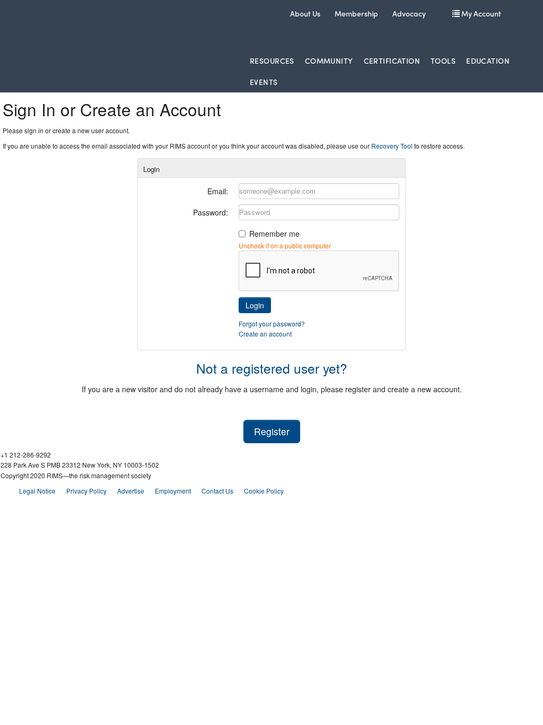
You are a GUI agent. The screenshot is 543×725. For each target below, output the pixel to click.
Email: (217, 191)
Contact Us (217, 490)
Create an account (265, 333)
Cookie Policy (264, 490)
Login (255, 305)
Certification (392, 60)
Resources (272, 60)
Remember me (274, 233)
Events (264, 81)
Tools (443, 60)
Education (488, 60)
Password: (210, 212)
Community (329, 60)
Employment (173, 490)
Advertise (130, 490)
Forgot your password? (272, 323)
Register (272, 431)
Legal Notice (37, 490)
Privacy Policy (86, 490)
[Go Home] (112, 26)
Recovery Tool (392, 145)
